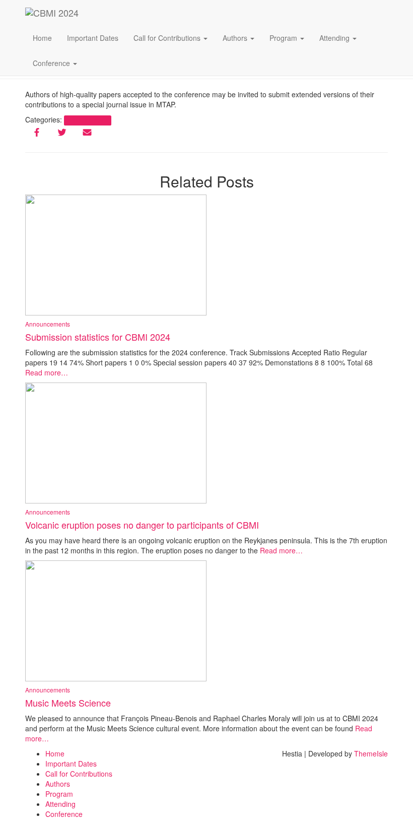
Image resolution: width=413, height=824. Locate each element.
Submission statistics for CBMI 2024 (97, 336)
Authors (236, 38)
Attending (335, 38)
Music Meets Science (68, 702)
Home (42, 38)
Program (284, 38)
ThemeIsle (371, 753)
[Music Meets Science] (115, 620)
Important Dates (92, 38)
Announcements (47, 512)
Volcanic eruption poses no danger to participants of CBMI (142, 524)
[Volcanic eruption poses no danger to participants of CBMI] (115, 442)
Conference (52, 63)
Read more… (46, 372)
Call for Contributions (167, 38)
